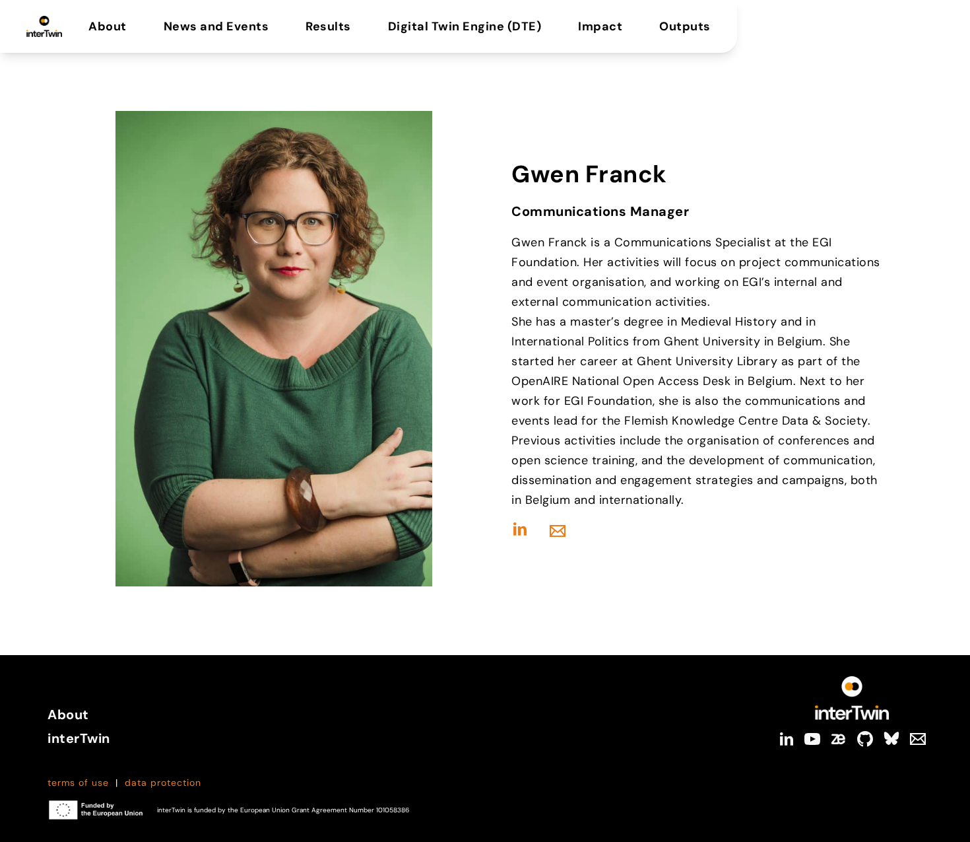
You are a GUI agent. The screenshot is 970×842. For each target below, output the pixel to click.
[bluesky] (891, 739)
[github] (865, 739)
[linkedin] (786, 739)
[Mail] (918, 739)
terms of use (78, 783)
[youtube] (812, 739)
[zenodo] (838, 739)
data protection (163, 783)
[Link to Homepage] (852, 698)
